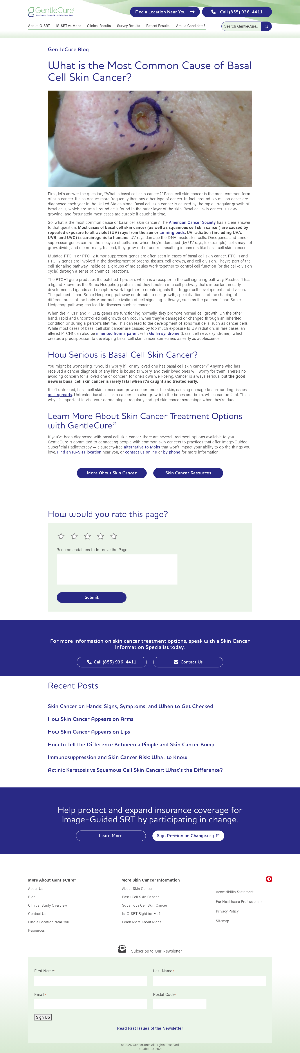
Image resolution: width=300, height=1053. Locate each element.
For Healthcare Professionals (239, 901)
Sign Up (43, 1017)
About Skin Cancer (137, 888)
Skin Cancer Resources (188, 473)
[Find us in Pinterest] (269, 879)
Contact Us (192, 662)
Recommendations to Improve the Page (92, 549)
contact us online (141, 452)
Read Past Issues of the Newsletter (150, 1028)
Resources (36, 930)
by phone (171, 452)
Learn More (111, 835)
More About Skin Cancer (112, 473)
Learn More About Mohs (141, 922)
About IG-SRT (39, 25)
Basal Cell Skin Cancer (140, 897)
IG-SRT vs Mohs (68, 25)
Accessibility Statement (235, 891)
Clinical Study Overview (47, 905)
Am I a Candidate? (190, 25)
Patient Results (158, 25)
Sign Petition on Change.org (185, 835)
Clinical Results (99, 25)
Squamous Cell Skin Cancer (144, 905)
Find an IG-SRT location (79, 452)
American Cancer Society (192, 222)
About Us (35, 888)
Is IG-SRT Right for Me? (141, 913)
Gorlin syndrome (164, 333)
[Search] (266, 26)
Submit (91, 597)
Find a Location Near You (48, 922)
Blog (32, 897)
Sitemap (222, 920)
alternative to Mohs (142, 447)
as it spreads (60, 394)
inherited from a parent (117, 333)
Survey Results (128, 25)
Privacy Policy (227, 911)
